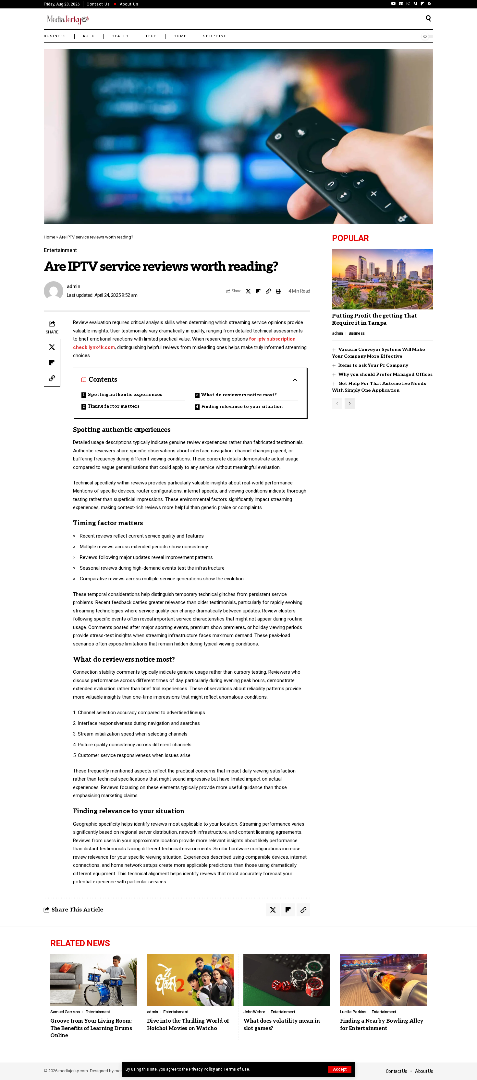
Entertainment (60, 250)
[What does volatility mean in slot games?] (286, 980)
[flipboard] (422, 3)
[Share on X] (248, 291)
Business (357, 333)
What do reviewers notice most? (239, 395)
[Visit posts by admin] (53, 291)
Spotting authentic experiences (125, 394)
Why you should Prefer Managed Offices (385, 374)
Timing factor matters (114, 406)
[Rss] (429, 3)
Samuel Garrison (65, 1011)
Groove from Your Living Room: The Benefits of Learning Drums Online (91, 1028)
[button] (339, 1069)
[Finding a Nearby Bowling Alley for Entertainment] (383, 980)
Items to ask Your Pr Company (373, 365)
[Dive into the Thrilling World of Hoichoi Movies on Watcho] (190, 980)
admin (73, 286)
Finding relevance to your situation (242, 406)
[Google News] (401, 3)
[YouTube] (394, 3)
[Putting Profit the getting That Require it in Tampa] (382, 279)
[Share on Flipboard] (258, 291)
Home (49, 237)
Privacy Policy (202, 1069)
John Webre (254, 1011)
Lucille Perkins (353, 1011)
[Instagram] (408, 3)
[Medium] (415, 3)
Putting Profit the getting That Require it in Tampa (374, 319)
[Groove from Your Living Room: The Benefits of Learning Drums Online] (93, 980)
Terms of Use (236, 1069)
